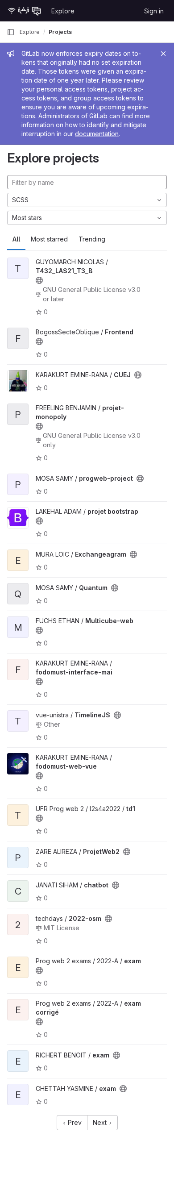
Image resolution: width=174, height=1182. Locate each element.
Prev (74, 1122)
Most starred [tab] (49, 239)
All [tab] (16, 239)
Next (100, 1122)
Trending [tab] (92, 239)
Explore (63, 11)
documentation (97, 133)
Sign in (154, 11)
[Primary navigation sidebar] (11, 32)
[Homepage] (24, 11)
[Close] (163, 53)
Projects (60, 32)
